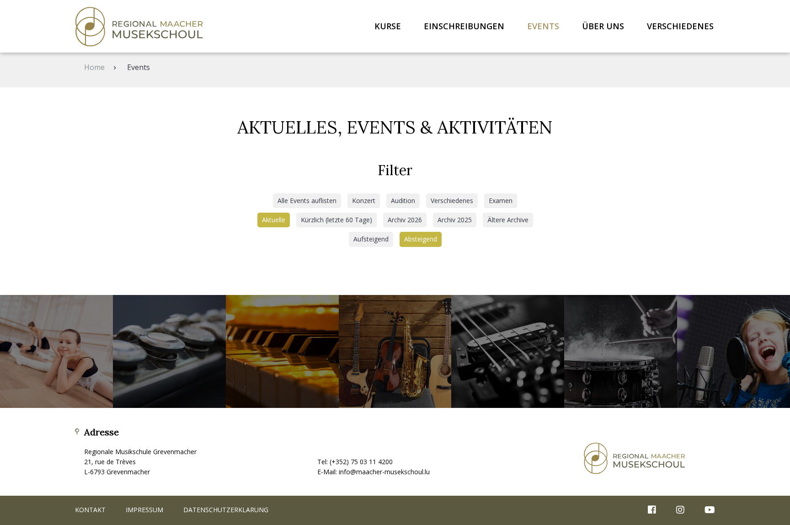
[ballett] (56, 351)
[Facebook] (652, 510)
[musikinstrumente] (395, 351)
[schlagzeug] (620, 351)
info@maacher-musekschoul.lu (384, 471)
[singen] (733, 351)
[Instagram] (680, 510)
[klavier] (282, 351)
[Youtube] (705, 510)
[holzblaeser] (169, 351)
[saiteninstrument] (507, 351)
